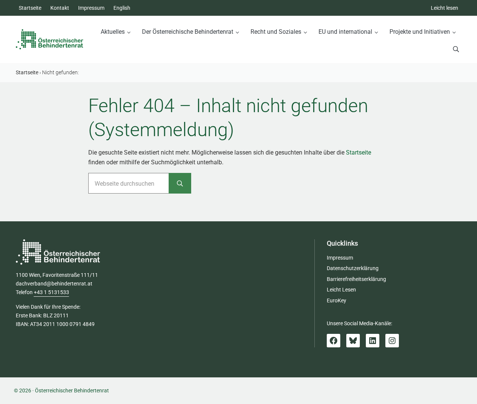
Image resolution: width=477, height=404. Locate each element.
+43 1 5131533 (51, 292)
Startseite (358, 152)
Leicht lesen (444, 8)
